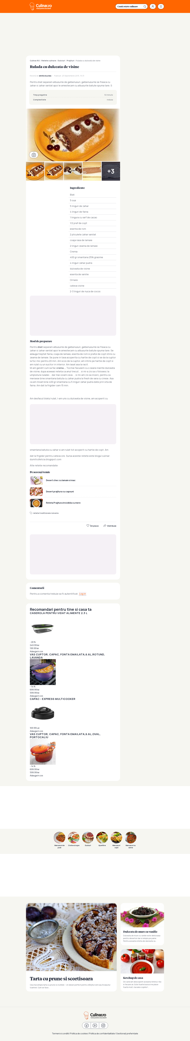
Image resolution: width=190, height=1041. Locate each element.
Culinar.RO (35, 60)
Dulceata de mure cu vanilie (142, 924)
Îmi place (94, 526)
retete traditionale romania (46, 513)
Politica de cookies (79, 1033)
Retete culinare (48, 60)
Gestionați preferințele (127, 1033)
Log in (82, 593)
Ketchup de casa (142, 970)
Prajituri (70, 60)
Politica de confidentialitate (102, 1033)
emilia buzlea (45, 75)
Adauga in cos (36, 651)
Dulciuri (61, 60)
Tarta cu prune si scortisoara (71, 947)
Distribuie (111, 526)
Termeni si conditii (60, 1033)
